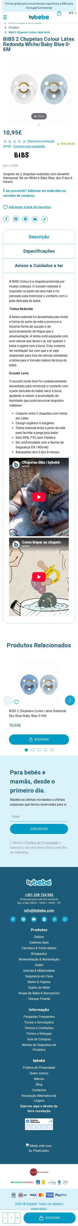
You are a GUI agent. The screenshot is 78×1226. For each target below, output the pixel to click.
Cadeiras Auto (39, 942)
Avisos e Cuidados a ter (39, 265)
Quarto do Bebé (39, 987)
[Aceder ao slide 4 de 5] (45, 749)
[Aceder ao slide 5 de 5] (51, 749)
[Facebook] (6, 219)
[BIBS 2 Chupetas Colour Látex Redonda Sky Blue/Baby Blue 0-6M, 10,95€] (39, 684)
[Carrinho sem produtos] (59, 13)
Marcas (39, 1079)
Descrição (39, 236)
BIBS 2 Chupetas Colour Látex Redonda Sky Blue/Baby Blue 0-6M (37, 713)
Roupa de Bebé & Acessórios (39, 993)
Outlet (39, 965)
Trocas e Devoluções (39, 1022)
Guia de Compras (39, 1039)
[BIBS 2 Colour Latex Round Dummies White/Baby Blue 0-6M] (39, 125)
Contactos (39, 1090)
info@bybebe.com (39, 910)
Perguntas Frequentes (39, 1017)
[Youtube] (35, 219)
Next (70, 700)
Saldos (39, 937)
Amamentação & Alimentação (39, 959)
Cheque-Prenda (39, 999)
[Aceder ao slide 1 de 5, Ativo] (26, 749)
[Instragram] (25, 219)
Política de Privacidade (42, 843)
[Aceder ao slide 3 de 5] (39, 749)
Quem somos (39, 1073)
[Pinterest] (16, 219)
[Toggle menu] (5, 13)
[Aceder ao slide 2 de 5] (32, 749)
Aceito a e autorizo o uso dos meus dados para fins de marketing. (38, 847)
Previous (8, 700)
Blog (39, 1084)
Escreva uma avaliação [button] (29, 146)
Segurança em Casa (39, 976)
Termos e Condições (39, 1028)
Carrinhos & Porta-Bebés (39, 948)
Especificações (39, 251)
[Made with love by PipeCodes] (39, 1148)
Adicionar (52, 1217)
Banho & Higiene (39, 982)
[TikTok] (45, 219)
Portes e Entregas (39, 1034)
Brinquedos (39, 954)
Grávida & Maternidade (39, 971)
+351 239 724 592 (39, 895)
